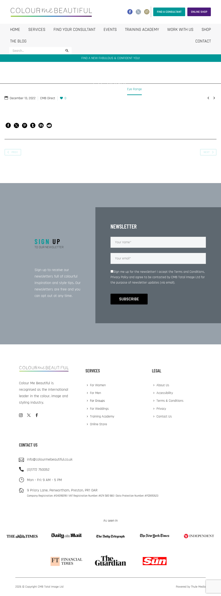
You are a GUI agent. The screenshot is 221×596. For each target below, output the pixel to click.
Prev (14, 152)
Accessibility (164, 393)
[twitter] (29, 415)
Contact (203, 41)
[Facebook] (130, 11)
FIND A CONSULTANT (169, 12)
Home (15, 29)
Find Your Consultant (74, 29)
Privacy (161, 408)
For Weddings (99, 408)
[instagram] (21, 415)
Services (36, 29)
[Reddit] (49, 125)
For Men (95, 393)
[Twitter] (138, 11)
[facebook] (37, 415)
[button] (67, 50)
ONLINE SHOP (199, 12)
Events (110, 29)
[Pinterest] (24, 125)
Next (207, 152)
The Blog (18, 41)
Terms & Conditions (169, 400)
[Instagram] (146, 11)
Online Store (98, 424)
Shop (206, 29)
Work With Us (180, 29)
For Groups (97, 400)
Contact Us (164, 416)
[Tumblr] (32, 125)
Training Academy (142, 29)
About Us (162, 385)
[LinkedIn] (41, 125)
